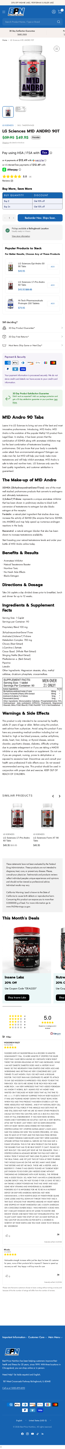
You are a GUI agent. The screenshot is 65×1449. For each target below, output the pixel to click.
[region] (32, 285)
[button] (32, 160)
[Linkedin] (42, 1433)
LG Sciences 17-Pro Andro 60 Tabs (31, 283)
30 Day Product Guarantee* (22, 328)
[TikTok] (37, 1433)
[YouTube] (32, 1433)
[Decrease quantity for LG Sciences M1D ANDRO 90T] (5, 218)
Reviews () (7, 180)
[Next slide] (59, 796)
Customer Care (36, 1337)
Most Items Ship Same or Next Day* (25, 345)
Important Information (13, 1337)
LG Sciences (7, 125)
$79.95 (21, 307)
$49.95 (21, 271)
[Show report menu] (58, 1235)
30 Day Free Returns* (19, 336)
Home (4, 40)
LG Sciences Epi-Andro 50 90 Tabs (31, 265)
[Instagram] (27, 1433)
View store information (21, 236)
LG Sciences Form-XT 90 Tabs (46, 839)
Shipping (5, 142)
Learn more (22, 34)
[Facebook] (22, 1433)
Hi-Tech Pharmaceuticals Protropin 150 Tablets (30, 302)
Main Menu (54, 1337)
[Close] (1, 1447)
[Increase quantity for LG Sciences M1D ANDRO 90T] (13, 218)
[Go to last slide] (53, 796)
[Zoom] (56, 49)
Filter (8, 1037)
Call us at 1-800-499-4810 (13, 1388)
